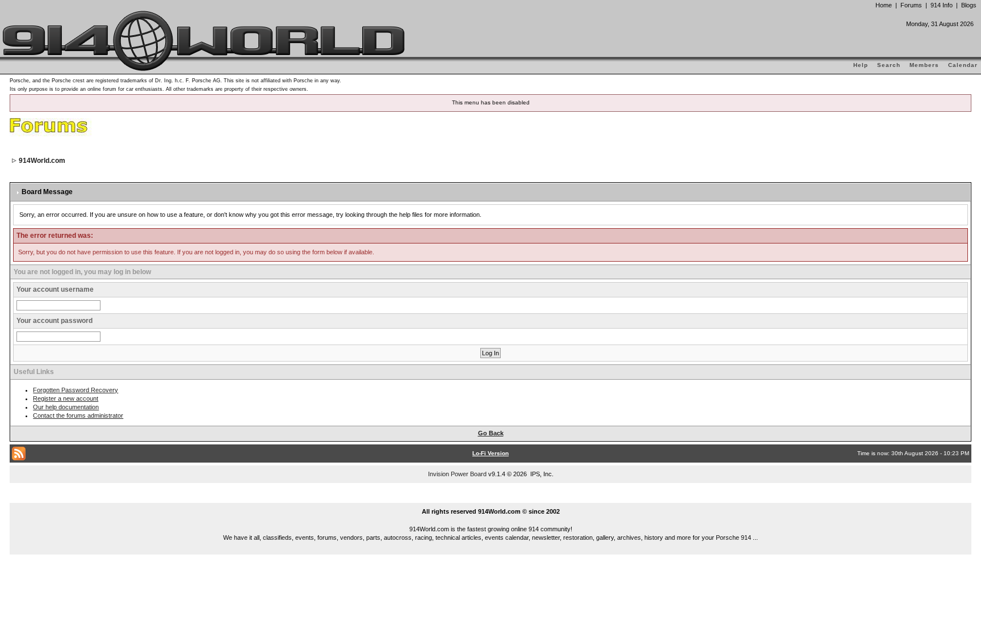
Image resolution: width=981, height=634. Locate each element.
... (491, 498)
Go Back (491, 433)
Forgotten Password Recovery (75, 390)
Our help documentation (66, 407)
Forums (911, 5)
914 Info (941, 5)
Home (883, 5)
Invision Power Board (457, 474)
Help (860, 65)
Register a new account (65, 398)
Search (888, 65)
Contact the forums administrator (78, 415)
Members (924, 65)
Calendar (963, 65)
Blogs (968, 5)
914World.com (42, 161)
